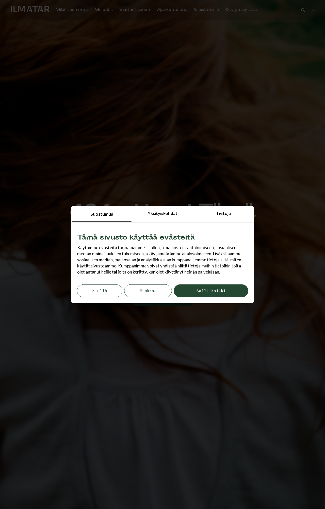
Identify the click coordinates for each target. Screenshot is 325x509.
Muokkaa (148, 291)
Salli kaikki (211, 291)
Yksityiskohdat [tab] (162, 213)
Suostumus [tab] (101, 214)
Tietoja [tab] (223, 213)
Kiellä (99, 291)
